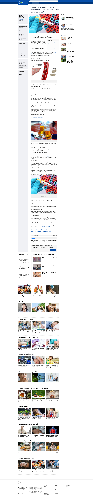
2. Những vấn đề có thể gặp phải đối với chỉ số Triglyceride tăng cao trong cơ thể (53, 46)
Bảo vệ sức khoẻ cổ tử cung (22, 38)
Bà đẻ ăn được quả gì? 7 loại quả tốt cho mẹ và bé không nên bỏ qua (67, 39)
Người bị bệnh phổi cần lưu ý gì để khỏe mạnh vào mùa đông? (51, 296)
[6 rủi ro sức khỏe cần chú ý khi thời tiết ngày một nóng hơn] (52, 307)
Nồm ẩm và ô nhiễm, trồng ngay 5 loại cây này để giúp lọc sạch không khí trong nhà (24, 418)
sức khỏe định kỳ (41, 241)
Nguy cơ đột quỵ (51, 240)
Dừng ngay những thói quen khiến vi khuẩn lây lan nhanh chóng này (24, 263)
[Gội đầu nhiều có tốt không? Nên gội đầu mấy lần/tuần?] (63, 44)
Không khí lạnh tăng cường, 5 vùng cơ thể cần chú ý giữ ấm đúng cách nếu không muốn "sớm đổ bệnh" (24, 470)
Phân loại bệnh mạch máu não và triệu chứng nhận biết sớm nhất (49, 258)
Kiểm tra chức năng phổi (22, 55)
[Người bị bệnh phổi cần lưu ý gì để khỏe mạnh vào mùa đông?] (52, 289)
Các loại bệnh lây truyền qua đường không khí (38, 383)
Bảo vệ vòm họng (21, 31)
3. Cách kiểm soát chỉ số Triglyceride (53, 48)
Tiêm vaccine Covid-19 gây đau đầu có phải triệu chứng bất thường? (24, 279)
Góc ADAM (44, 3)
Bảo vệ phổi (20, 35)
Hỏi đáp (45, 486)
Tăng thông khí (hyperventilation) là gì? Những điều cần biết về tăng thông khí (24, 436)
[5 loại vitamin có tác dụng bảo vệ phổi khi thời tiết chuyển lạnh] (38, 289)
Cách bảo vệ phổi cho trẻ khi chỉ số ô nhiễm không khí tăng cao (38, 418)
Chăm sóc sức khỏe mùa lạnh (26, 458)
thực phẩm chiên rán (39, 203)
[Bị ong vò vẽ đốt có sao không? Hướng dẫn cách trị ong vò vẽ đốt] (63, 49)
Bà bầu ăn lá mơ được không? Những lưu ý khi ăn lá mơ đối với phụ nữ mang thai (70, 61)
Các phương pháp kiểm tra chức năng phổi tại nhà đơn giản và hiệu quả (52, 436)
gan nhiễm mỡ (46, 240)
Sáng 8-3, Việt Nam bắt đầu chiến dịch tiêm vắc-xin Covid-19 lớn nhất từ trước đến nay (24, 267)
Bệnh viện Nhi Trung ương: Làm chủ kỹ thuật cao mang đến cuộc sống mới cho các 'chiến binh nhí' (38, 331)
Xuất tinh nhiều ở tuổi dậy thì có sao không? (70, 56)
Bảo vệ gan (20, 30)
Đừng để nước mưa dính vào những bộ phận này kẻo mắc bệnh (24, 366)
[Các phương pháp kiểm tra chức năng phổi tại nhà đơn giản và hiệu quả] (52, 430)
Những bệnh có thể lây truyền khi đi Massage (49, 273)
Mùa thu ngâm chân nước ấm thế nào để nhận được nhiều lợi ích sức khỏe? (52, 400)
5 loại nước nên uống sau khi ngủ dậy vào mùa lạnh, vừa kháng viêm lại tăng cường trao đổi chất (52, 470)
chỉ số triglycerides (41, 240)
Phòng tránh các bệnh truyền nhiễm (22, 63)
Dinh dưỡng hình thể (46, 493)
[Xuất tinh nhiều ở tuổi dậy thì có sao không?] (63, 56)
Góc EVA (40, 3)
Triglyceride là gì (36, 240)
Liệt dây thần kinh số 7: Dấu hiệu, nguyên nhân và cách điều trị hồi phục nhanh (24, 314)
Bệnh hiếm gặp (21, 71)
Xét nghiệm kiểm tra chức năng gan (28, 337)
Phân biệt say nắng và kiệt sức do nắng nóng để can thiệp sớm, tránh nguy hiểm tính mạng (38, 314)
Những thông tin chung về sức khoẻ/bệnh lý (22, 16)
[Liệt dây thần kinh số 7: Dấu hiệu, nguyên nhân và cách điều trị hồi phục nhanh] (24, 307)
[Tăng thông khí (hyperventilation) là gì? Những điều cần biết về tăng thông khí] (24, 430)
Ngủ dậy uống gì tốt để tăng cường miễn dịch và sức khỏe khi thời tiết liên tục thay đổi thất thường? (24, 453)
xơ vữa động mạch (47, 156)
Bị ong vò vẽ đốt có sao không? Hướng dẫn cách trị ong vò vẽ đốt (70, 50)
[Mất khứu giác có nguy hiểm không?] (24, 377)
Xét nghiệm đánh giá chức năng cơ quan (22, 53)
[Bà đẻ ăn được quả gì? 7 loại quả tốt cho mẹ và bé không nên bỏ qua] (63, 38)
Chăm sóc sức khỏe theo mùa (22, 22)
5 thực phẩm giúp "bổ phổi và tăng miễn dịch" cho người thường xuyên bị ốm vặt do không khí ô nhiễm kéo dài (24, 296)
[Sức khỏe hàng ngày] (23, 2)
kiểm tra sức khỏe (46, 241)
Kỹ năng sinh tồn (21, 67)
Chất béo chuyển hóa (36, 241)
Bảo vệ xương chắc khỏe (22, 34)
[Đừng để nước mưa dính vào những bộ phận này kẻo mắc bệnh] (24, 360)
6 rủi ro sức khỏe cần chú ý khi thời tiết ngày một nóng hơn (52, 313)
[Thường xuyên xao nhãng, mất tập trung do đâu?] (37, 267)
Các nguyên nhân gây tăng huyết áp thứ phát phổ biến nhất (24, 275)
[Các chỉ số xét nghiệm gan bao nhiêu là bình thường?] (38, 343)
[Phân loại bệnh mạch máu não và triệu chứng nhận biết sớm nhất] (37, 259)
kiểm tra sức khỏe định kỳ (45, 226)
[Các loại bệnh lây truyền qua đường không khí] (38, 377)
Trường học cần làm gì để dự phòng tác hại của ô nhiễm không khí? (52, 418)
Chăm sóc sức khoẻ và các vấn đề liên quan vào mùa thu (33, 388)
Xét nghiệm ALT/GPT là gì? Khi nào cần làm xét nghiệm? (24, 349)
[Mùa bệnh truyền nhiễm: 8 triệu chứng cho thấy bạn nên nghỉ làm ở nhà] (52, 377)
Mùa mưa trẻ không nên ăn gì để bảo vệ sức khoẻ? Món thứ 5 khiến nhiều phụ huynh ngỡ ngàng (52, 366)
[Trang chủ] (31, 3)
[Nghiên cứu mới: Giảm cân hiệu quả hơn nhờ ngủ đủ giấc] (52, 325)
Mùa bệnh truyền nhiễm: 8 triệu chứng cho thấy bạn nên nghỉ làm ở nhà (52, 383)
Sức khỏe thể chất (21, 45)
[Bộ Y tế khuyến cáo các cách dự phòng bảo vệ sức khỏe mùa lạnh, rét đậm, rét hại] (24, 325)
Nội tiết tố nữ (56, 485)
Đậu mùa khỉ (20, 74)
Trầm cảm (45, 485)
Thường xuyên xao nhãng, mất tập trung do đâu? (49, 266)
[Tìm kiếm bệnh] (56, 1)
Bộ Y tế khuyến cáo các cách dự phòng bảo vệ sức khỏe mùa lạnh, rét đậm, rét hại (24, 331)
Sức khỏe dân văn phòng (22, 43)
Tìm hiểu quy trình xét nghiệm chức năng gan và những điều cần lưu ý (52, 349)
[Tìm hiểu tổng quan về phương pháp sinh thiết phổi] (38, 430)
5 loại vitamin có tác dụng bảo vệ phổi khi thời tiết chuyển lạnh (38, 296)
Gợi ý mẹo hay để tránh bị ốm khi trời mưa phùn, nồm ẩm (38, 366)
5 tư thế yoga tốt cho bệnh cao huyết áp (24, 271)
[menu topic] (26, 20)
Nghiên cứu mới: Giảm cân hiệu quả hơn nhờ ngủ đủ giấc (52, 331)
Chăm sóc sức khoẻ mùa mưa (26, 354)
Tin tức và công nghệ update (22, 65)
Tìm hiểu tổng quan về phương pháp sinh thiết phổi (38, 436)
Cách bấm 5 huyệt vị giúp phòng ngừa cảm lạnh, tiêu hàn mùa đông (52, 453)
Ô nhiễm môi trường (21, 60)
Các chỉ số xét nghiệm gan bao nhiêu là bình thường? (38, 349)
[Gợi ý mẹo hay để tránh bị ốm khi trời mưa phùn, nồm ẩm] (38, 360)
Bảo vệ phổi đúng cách (25, 284)
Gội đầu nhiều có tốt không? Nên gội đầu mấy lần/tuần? (70, 45)
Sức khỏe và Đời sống (35, 3)
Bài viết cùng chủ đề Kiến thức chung (43, 254)
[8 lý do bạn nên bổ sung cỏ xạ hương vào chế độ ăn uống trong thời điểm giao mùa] (24, 394)
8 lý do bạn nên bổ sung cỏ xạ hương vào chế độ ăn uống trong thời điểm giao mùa (24, 400)
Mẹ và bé (52, 3)
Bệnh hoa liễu (67, 486)
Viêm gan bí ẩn (43, 247)
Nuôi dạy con (56, 493)
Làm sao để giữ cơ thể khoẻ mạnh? (23, 27)
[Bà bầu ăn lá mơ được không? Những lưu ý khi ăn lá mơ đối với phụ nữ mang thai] (63, 60)
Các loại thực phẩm (46, 494)
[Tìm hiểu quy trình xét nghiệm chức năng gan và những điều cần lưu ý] (52, 343)
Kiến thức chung (21, 19)
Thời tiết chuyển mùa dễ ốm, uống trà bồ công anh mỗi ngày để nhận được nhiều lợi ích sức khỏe (38, 400)
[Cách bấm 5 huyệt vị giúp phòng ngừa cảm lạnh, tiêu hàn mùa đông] (52, 446)
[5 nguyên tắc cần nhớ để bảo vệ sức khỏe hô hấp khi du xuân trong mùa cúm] (38, 446)
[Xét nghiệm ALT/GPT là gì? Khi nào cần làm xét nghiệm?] (24, 343)
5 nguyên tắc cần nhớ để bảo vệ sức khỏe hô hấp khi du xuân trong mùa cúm (38, 453)
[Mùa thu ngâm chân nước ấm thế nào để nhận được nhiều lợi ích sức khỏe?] (52, 394)
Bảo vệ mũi (20, 39)
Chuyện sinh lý (68, 485)
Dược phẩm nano (57, 3)
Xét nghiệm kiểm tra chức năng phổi (28, 424)
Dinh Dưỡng (48, 3)
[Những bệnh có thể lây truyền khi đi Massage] (37, 274)
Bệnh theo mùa (21, 20)
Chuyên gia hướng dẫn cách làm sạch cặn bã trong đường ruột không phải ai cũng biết (24, 259)
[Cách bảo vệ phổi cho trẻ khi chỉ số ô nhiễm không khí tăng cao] (38, 412)
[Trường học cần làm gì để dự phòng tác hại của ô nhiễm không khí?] (52, 412)
